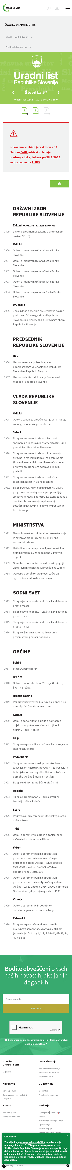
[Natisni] (59, 183)
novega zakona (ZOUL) (32, 1142)
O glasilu (7, 1071)
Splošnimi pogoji (36, 1039)
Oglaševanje (44, 1124)
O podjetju (44, 1112)
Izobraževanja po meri (49, 1072)
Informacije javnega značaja (51, 1120)
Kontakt (42, 1116)
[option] (36, 92)
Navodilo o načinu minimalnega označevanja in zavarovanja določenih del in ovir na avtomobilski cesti (39, 538)
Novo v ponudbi (10, 1090)
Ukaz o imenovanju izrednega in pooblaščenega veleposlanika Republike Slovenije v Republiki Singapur (37, 367)
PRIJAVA (36, 1008)
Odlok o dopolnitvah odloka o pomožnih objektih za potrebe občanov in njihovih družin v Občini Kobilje (37, 725)
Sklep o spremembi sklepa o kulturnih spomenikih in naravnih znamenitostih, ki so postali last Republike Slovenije (39, 443)
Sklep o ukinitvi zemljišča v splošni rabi (36, 782)
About (54, 1112)
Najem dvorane (46, 1076)
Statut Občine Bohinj (25, 668)
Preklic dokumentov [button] (16, 47)
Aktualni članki (9, 1112)
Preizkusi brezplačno (48, 1095)
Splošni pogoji (45, 1128)
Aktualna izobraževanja (49, 1068)
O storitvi (43, 1090)
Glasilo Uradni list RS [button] (17, 37)
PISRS (36, 162)
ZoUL (24, 152)
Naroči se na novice (11, 1116)
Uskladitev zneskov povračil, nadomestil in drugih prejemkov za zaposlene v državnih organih (38, 552)
